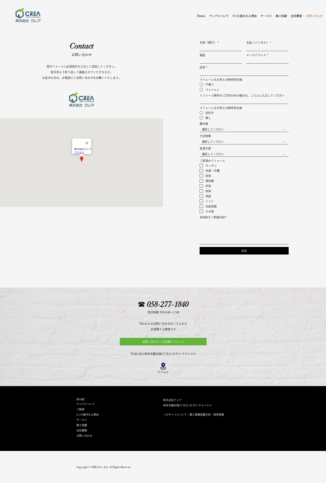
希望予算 (205, 148)
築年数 (204, 123)
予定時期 (205, 136)
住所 (202, 67)
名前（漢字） (208, 42)
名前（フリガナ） (257, 42)
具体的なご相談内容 (212, 217)
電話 (202, 55)
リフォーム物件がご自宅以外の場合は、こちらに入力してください (242, 95)
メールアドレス (256, 55)
